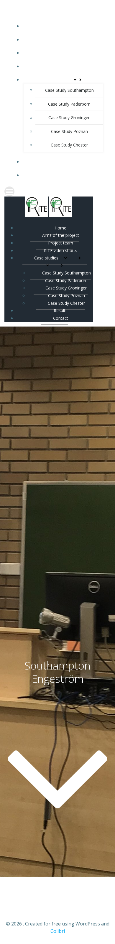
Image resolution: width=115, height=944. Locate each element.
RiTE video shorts (63, 66)
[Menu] (57, 192)
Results (63, 161)
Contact (63, 175)
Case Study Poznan (69, 131)
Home (63, 26)
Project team (63, 53)
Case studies (58, 79)
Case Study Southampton (69, 90)
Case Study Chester (69, 145)
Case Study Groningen (69, 117)
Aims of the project (63, 39)
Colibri (57, 931)
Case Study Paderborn (69, 104)
